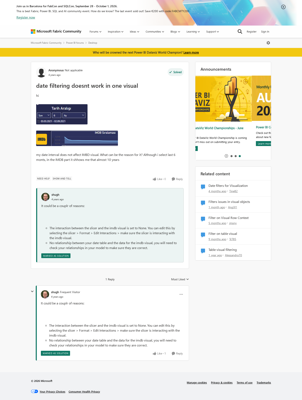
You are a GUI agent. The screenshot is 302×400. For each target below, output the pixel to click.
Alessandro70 (233, 255)
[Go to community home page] (56, 31)
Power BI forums (75, 42)
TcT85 (232, 239)
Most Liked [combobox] (180, 279)
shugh (55, 194)
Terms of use (244, 382)
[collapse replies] (32, 291)
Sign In (265, 31)
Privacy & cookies (222, 382)
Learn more (191, 52)
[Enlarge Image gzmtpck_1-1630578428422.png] (77, 138)
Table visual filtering (223, 250)
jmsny (233, 223)
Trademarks (264, 382)
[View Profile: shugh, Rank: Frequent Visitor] (45, 294)
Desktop (92, 42)
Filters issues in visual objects (229, 202)
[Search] (239, 31)
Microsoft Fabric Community (46, 42)
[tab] (231, 156)
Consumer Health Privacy (84, 391)
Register (252, 31)
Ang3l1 (232, 207)
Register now (25, 17)
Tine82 (233, 191)
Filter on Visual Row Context (229, 218)
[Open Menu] (268, 43)
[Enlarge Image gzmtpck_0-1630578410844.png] (62, 114)
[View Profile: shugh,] (45, 197)
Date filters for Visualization (228, 186)
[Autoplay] (226, 156)
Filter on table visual (223, 234)
